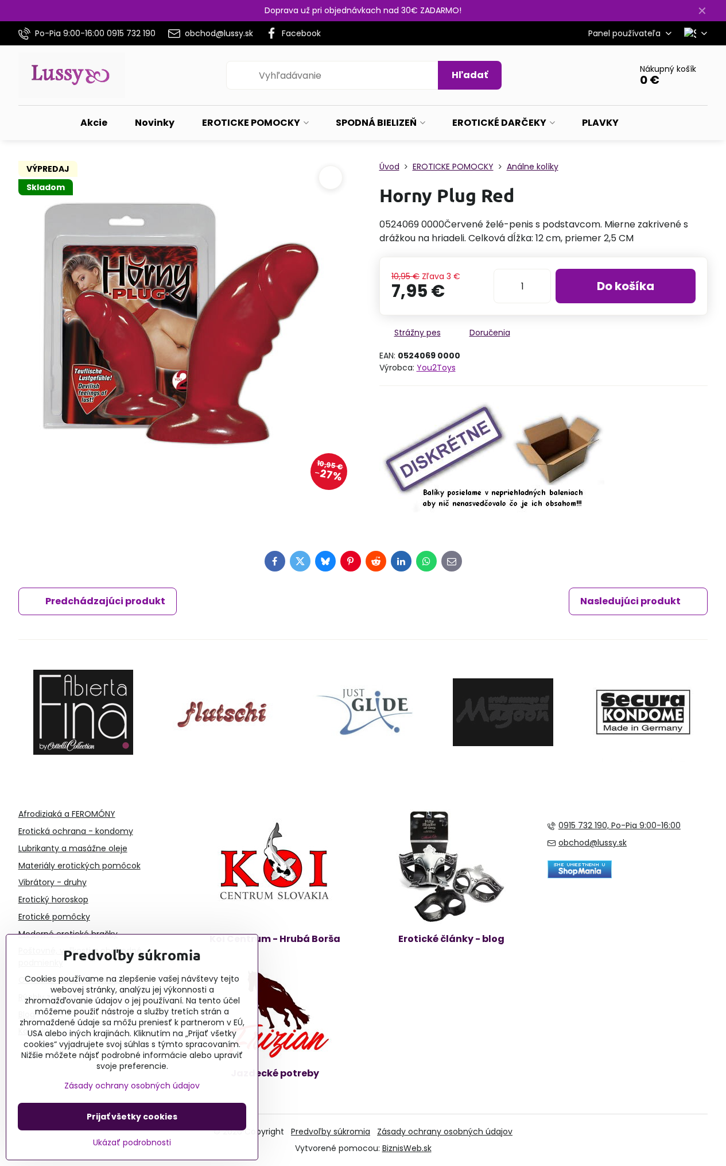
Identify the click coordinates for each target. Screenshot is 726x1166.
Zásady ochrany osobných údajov (445, 1131)
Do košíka (625, 286)
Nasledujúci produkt (630, 601)
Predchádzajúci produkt (105, 601)
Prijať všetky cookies (132, 1116)
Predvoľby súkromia (330, 1131)
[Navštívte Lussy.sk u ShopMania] (580, 875)
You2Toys (436, 367)
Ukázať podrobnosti (132, 1142)
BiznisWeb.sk (407, 1148)
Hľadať (470, 75)
